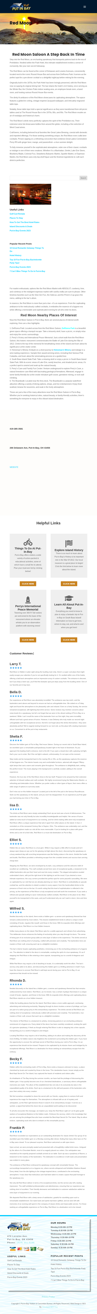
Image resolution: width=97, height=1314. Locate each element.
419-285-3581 (16, 429)
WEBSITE (14, 467)
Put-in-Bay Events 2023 (20, 231)
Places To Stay (16, 218)
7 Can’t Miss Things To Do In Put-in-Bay (27, 271)
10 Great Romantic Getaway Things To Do (68, 1260)
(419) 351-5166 (26, 1243)
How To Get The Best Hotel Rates (24, 222)
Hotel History (15, 255)
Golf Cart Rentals (17, 214)
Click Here (28, 583)
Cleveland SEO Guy (50, 1307)
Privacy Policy (48, 1297)
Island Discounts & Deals (21, 226)
